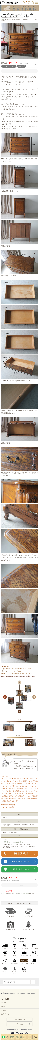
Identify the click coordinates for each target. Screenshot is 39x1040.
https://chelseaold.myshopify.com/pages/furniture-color (18, 676)
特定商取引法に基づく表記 (12, 1029)
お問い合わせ (19, 1024)
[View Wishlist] (29, 3)
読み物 (3, 1006)
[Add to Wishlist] (35, 64)
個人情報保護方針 (23, 1029)
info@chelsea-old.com (24, 893)
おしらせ (3, 1003)
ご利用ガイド (19, 1010)
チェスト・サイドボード (8, 66)
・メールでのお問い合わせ (14, 1037)
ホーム (2, 19)
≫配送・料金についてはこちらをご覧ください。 (15, 842)
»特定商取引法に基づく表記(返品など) (10, 880)
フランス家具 (21, 66)
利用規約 (30, 1029)
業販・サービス (19, 1014)
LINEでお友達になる (19, 1019)
